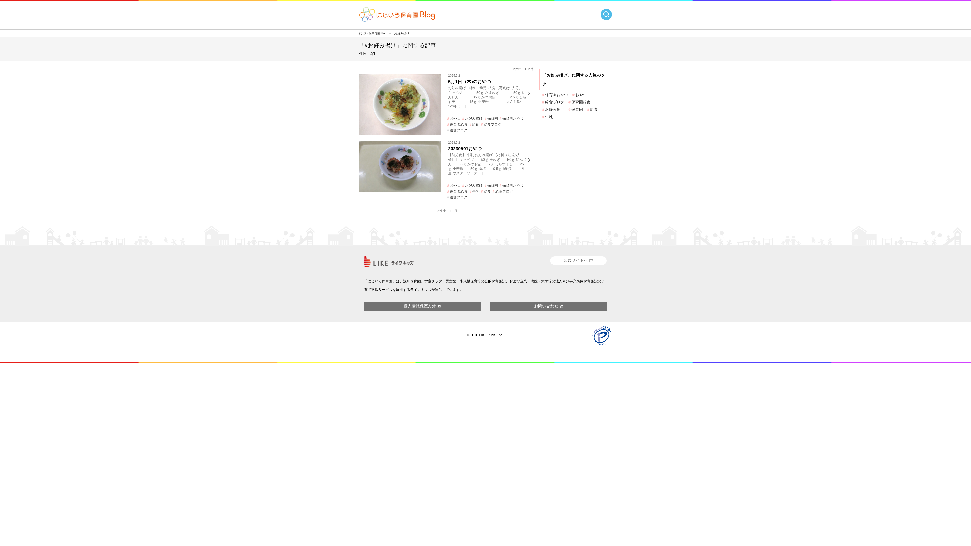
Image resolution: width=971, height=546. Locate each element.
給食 (475, 124)
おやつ (455, 118)
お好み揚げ (474, 118)
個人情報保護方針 (420, 306)
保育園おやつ (513, 118)
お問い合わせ (546, 306)
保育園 (492, 118)
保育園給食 (459, 124)
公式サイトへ (576, 260)
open (606, 14)
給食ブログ (492, 124)
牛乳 (475, 191)
